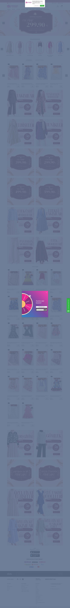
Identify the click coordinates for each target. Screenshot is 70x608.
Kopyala (45, 309)
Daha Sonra (37, 5)
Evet (42, 5)
